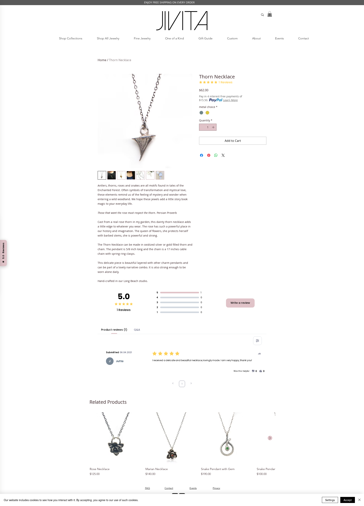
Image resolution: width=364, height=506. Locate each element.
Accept (348, 500)
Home (102, 60)
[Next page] (191, 383)
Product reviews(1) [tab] (114, 330)
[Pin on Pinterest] (208, 155)
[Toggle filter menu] (257, 340)
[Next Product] (270, 438)
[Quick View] (116, 438)
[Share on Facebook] (201, 155)
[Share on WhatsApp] (216, 155)
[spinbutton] (207, 127)
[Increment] (213, 127)
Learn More (230, 100)
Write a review (240, 303)
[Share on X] (223, 155)
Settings (330, 500)
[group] (182, 444)
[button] (269, 14)
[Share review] (259, 353)
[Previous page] (173, 383)
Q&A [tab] (137, 330)
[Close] (359, 500)
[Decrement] (202, 127)
